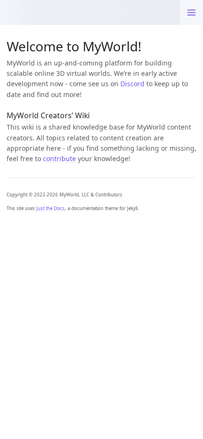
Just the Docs (50, 208)
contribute (59, 158)
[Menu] (191, 12)
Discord (132, 83)
